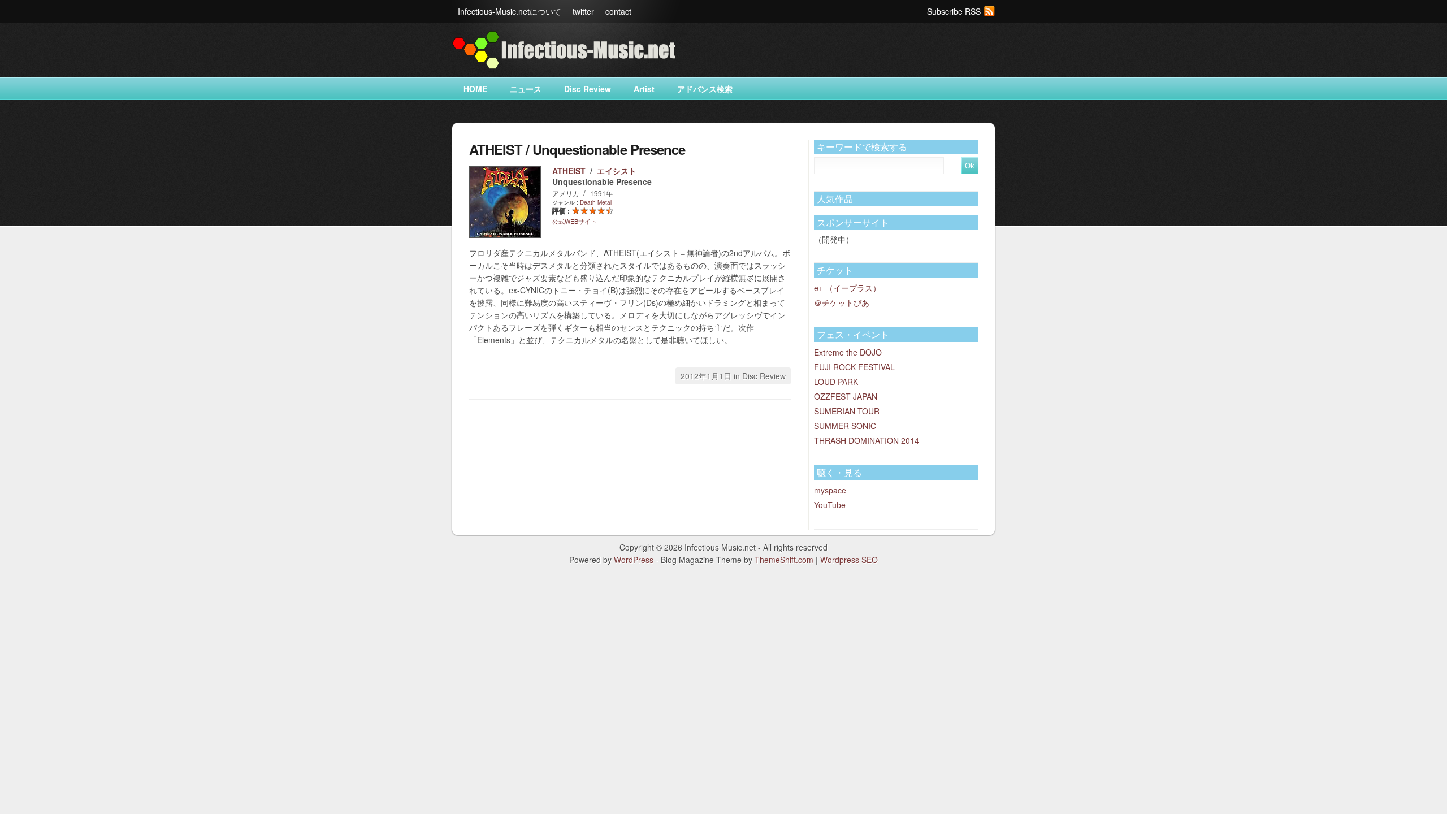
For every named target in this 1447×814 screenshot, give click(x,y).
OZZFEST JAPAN (845, 396)
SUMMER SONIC (845, 425)
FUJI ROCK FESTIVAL (854, 367)
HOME (475, 88)
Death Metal (596, 202)
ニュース (525, 88)
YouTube (830, 504)
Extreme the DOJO (848, 352)
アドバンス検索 (705, 88)
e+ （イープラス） (847, 287)
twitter (583, 11)
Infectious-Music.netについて (509, 11)
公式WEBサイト (574, 221)
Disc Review (587, 88)
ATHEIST (569, 170)
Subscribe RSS (954, 11)
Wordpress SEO (849, 559)
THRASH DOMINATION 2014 (866, 440)
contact (618, 11)
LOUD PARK (836, 381)
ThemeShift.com (784, 559)
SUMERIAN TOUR (847, 411)
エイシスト (616, 170)
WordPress (633, 559)
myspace (830, 490)
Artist (644, 88)
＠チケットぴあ (841, 302)
